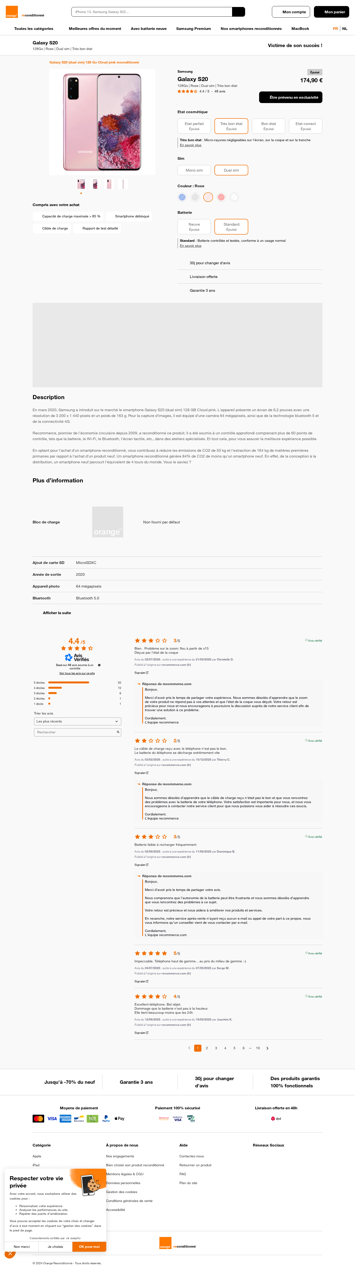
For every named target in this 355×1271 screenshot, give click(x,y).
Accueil (35, 62)
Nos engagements (120, 1156)
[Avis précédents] (189, 1048)
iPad (36, 1165)
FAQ (182, 1174)
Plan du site (188, 1183)
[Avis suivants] (267, 1048)
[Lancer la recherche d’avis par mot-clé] (118, 732)
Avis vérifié (315, 640)
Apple (37, 1156)
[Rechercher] (238, 12)
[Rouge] (221, 197)
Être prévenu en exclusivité (294, 97)
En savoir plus (190, 145)
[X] (291, 1157)
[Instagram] (268, 1157)
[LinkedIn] (280, 1157)
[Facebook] (256, 1157)
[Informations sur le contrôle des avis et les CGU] (99, 665)
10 (258, 1048)
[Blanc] (234, 197)
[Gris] (195, 197)
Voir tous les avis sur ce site (77, 673)
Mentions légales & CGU (124, 1174)
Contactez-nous (191, 1156)
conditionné (33, 15)
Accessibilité (115, 1210)
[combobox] (151, 11)
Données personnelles (123, 1183)
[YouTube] (303, 1157)
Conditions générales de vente (129, 1201)
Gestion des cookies (121, 1192)
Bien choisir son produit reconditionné (135, 1165)
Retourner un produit (195, 1165)
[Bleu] (182, 197)
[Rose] (208, 197)
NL (344, 28)
